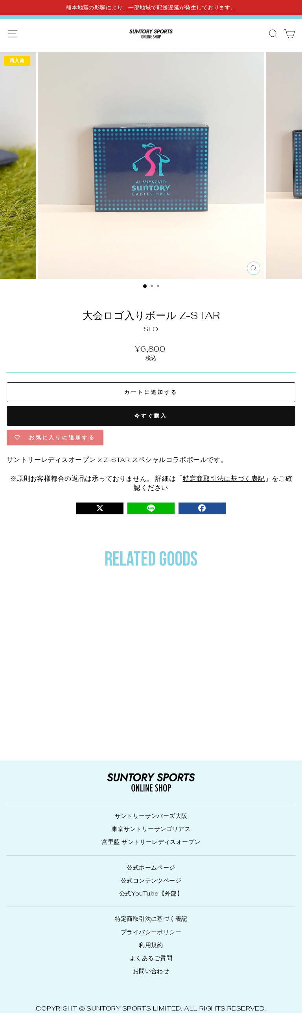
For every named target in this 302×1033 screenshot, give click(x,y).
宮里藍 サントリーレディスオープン (150, 842)
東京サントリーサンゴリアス (151, 829)
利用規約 (151, 945)
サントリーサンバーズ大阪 (151, 816)
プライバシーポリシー (151, 932)
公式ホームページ (151, 867)
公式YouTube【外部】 (151, 893)
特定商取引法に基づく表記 (224, 478)
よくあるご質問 (151, 958)
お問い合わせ (151, 971)
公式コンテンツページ (151, 880)
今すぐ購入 (151, 415)
